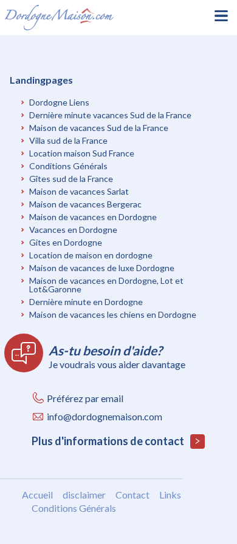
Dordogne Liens (59, 102)
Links (170, 494)
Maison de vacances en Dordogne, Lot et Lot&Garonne (106, 284)
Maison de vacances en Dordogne (93, 217)
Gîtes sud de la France (71, 178)
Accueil (37, 494)
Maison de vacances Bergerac (85, 204)
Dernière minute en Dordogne (86, 302)
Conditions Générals (68, 166)
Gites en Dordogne (65, 242)
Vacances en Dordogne (73, 229)
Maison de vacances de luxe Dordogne (101, 268)
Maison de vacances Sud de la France (98, 128)
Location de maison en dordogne (91, 255)
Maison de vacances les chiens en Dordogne (112, 314)
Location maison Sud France (81, 153)
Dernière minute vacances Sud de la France (110, 115)
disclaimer (84, 494)
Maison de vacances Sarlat (79, 191)
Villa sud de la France (68, 140)
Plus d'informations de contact (109, 441)
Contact (132, 494)
